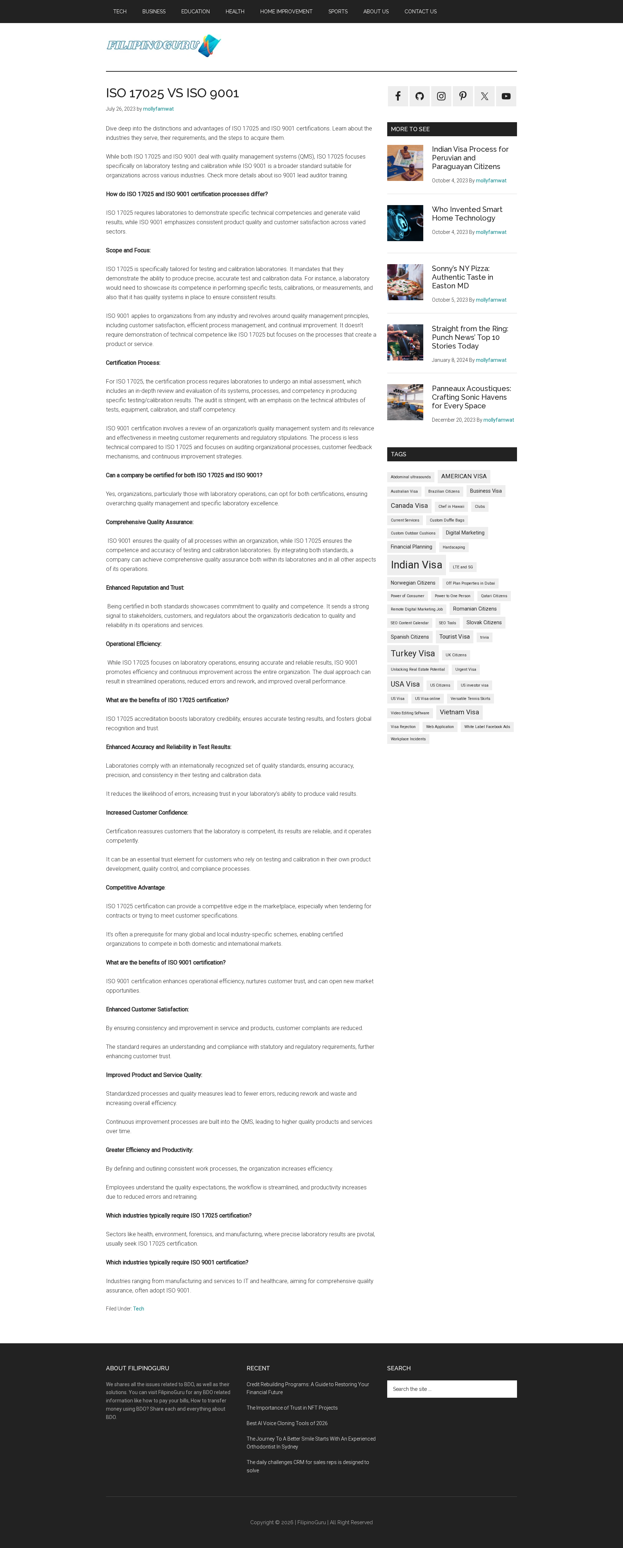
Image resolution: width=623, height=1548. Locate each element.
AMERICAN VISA (464, 476)
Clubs (480, 506)
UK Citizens (456, 655)
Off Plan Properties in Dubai (470, 583)
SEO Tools (447, 623)
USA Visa (405, 684)
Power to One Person (452, 596)
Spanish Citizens (410, 637)
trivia (484, 637)
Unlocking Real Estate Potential (418, 669)
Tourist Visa (454, 636)
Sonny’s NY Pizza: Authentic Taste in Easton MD (462, 277)
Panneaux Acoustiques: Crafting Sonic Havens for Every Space (471, 397)
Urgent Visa (465, 669)
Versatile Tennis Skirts (470, 698)
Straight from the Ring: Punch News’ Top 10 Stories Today (470, 337)
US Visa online (427, 698)
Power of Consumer (407, 596)
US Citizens (440, 685)
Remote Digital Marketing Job (417, 609)
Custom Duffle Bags (447, 520)
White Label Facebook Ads (487, 726)
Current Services (405, 520)
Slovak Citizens (484, 622)
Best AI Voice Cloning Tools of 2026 (287, 1423)
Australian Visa (404, 491)
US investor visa (475, 685)
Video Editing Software (410, 713)
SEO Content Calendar (410, 623)
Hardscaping (454, 547)
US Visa (398, 698)
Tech (138, 1309)
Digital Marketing (465, 533)
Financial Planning (411, 547)
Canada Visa (409, 506)
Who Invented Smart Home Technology (467, 213)
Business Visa (486, 491)
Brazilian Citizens (444, 491)
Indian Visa (416, 565)
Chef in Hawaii (451, 506)
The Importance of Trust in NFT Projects (292, 1408)
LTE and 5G (463, 567)
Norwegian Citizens (413, 583)
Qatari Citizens (494, 596)
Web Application (440, 726)
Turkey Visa (413, 653)
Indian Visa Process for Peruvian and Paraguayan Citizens (470, 158)
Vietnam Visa (459, 712)
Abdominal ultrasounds (411, 477)
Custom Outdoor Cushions (413, 533)
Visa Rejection (403, 726)
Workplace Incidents (408, 739)
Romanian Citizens (475, 609)
